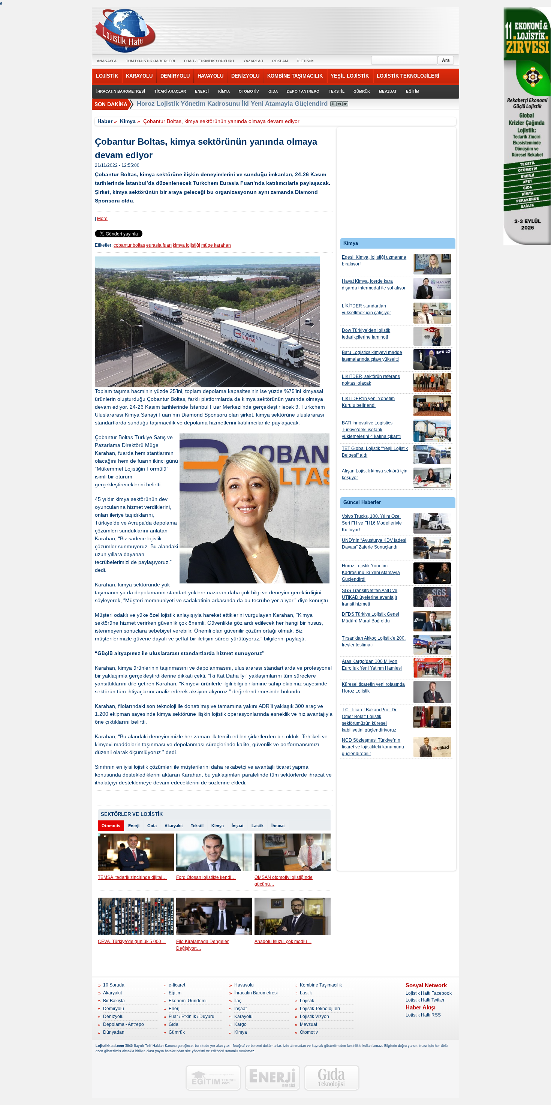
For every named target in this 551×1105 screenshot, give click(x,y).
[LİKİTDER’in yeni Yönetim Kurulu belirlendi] (432, 405)
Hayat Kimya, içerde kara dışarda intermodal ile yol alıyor (374, 285)
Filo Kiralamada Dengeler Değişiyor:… (202, 945)
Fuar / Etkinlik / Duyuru (191, 1016)
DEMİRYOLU (175, 76)
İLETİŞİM (305, 61)
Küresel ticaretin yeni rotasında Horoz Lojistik (373, 688)
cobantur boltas (129, 245)
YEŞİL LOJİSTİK (350, 76)
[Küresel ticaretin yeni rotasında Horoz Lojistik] (432, 692)
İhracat (278, 825)
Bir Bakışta (114, 1000)
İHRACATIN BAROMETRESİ (120, 91)
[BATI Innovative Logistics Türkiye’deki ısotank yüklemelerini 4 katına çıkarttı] (432, 431)
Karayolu (243, 1016)
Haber (104, 121)
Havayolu (244, 985)
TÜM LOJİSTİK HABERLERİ (150, 61)
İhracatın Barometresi (256, 993)
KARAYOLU (139, 76)
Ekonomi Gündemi (188, 1000)
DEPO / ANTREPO (303, 91)
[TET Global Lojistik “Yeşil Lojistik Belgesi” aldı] (432, 454)
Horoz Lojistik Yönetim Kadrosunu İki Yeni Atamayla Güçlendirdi (371, 572)
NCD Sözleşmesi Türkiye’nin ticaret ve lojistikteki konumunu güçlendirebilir (373, 747)
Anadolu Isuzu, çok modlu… (283, 941)
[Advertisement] (396, 184)
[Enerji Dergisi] (272, 1078)
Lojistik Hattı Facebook (429, 993)
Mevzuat (308, 1024)
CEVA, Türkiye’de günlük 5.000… (132, 941)
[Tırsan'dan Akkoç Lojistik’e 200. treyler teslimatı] (432, 645)
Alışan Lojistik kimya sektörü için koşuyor (374, 474)
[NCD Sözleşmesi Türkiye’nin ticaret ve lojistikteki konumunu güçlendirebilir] (432, 747)
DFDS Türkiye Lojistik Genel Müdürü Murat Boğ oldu (370, 618)
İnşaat (238, 825)
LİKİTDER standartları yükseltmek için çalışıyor (366, 309)
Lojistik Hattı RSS (423, 1015)
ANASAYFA (107, 61)
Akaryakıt (174, 825)
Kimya (128, 121)
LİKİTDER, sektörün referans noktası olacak (371, 380)
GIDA (273, 91)
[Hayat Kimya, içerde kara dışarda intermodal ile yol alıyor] (432, 288)
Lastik (258, 825)
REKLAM (280, 61)
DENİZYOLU (245, 76)
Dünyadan (113, 1032)
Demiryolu (113, 1008)
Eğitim (175, 993)
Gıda (152, 825)
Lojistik (307, 1000)
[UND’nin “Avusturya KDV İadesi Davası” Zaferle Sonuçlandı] (432, 548)
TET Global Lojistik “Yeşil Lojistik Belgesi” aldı (375, 452)
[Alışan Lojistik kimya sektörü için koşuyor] (432, 478)
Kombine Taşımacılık (321, 985)
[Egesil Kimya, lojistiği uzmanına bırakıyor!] (432, 264)
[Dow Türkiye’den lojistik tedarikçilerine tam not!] (432, 336)
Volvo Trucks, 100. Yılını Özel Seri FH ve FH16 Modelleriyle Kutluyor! (372, 523)
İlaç (237, 1000)
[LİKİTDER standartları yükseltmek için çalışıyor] (432, 313)
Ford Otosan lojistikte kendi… (206, 877)
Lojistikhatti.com (110, 1046)
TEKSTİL (336, 91)
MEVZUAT (388, 91)
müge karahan (216, 245)
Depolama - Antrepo (123, 1024)
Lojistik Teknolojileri (320, 1008)
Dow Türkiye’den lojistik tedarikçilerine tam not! (366, 334)
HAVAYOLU (210, 76)
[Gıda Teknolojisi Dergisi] (331, 1078)
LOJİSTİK (107, 76)
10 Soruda (113, 985)
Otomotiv (111, 825)
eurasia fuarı (159, 245)
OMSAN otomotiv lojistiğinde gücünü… (284, 881)
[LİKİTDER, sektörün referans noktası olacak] (432, 382)
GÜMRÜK (361, 91)
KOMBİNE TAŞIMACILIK (295, 76)
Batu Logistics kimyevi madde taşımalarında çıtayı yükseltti (372, 356)
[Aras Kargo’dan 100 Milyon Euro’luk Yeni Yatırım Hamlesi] (432, 668)
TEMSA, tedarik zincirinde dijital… (132, 877)
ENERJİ (202, 91)
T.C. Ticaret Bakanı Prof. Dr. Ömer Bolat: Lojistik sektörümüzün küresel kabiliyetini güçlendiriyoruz (369, 720)
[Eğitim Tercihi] (213, 1078)
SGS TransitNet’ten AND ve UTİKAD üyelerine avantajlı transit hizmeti (369, 597)
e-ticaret (177, 985)
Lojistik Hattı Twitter (425, 1000)
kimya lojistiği (186, 245)
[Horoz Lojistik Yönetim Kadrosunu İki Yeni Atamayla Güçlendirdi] (432, 573)
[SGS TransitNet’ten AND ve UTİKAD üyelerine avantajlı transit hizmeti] (432, 597)
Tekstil (197, 825)
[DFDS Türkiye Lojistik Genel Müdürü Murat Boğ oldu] (432, 621)
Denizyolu (113, 1016)
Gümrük (177, 1032)
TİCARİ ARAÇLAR (170, 91)
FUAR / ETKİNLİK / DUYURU (209, 61)
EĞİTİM (412, 91)
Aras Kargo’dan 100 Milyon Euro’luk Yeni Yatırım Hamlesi (372, 665)
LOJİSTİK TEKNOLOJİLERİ (408, 76)
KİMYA (224, 91)
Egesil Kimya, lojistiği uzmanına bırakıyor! (374, 261)
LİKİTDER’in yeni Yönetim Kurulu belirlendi (368, 402)
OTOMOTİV (249, 91)
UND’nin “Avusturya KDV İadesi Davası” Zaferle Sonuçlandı (374, 544)
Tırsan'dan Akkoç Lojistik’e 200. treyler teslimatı (374, 642)
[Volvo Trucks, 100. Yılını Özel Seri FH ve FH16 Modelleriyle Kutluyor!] (432, 523)
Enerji (133, 825)
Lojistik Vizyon (314, 1016)
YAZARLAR (253, 61)
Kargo (240, 1024)
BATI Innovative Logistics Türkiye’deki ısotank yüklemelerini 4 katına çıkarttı (371, 429)
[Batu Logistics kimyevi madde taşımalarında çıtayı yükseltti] (432, 359)
